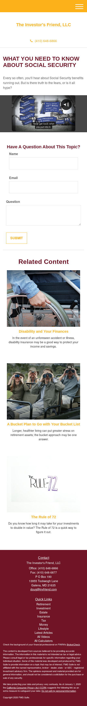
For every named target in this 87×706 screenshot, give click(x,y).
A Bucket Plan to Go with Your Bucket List (43, 424)
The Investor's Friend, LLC (43, 24)
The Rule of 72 (43, 517)
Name (13, 154)
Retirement (43, 604)
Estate (43, 612)
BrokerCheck (73, 644)
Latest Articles (44, 633)
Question (13, 201)
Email (13, 178)
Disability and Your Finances (43, 331)
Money (43, 624)
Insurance (43, 616)
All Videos (43, 637)
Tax (43, 620)
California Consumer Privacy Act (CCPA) (27, 687)
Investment (43, 608)
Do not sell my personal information (58, 690)
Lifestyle (43, 628)
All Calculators (43, 641)
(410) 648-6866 (46, 40)
